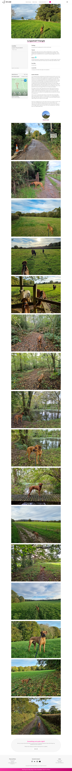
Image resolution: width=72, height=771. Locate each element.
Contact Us (36, 748)
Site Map (59, 761)
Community (12, 760)
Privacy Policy (59, 760)
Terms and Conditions (60, 762)
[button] (67, 2)
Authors (12, 761)
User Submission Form (12, 762)
